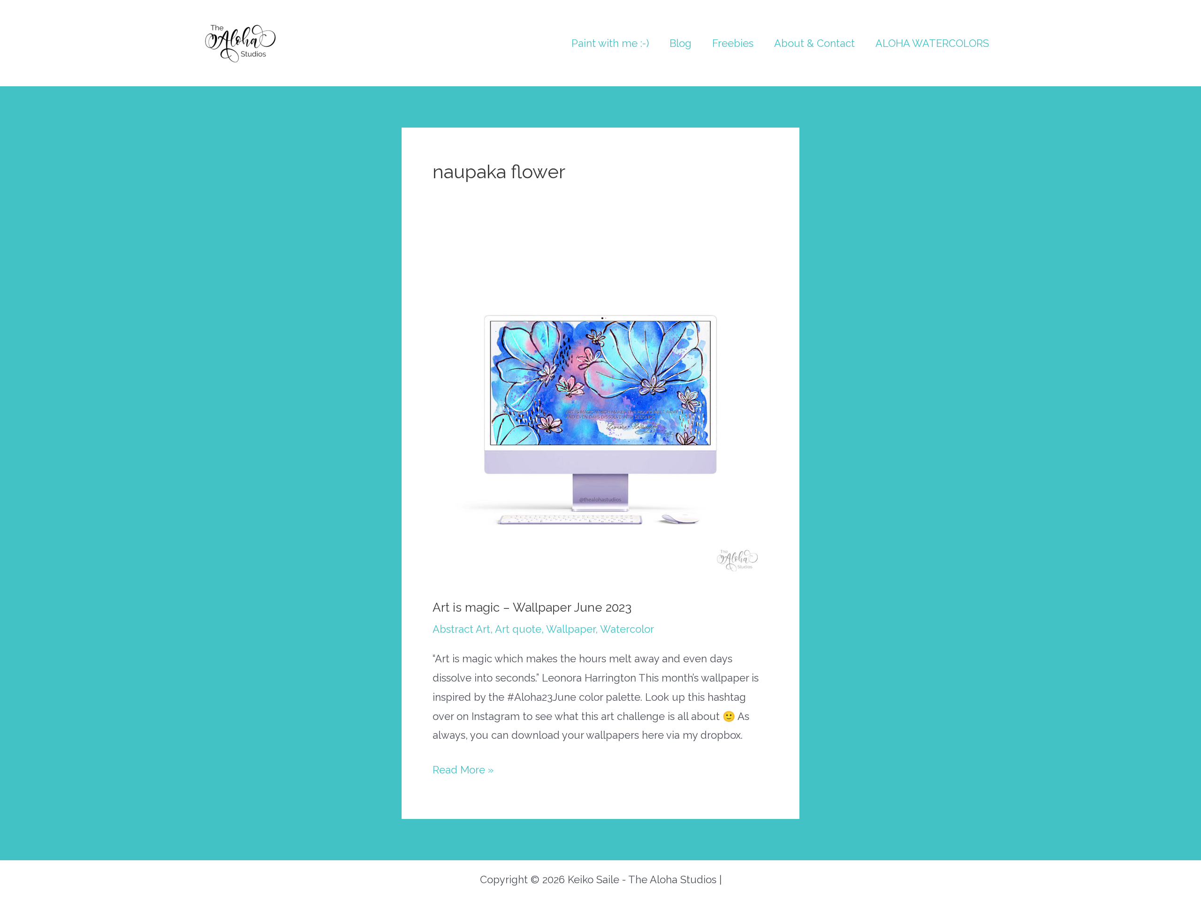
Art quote (518, 629)
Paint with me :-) (610, 43)
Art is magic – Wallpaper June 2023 (532, 607)
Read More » (463, 771)
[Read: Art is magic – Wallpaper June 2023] (600, 415)
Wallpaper (570, 629)
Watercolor (627, 629)
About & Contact (814, 43)
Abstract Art (461, 629)
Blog (680, 43)
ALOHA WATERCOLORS (932, 43)
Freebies (732, 43)
